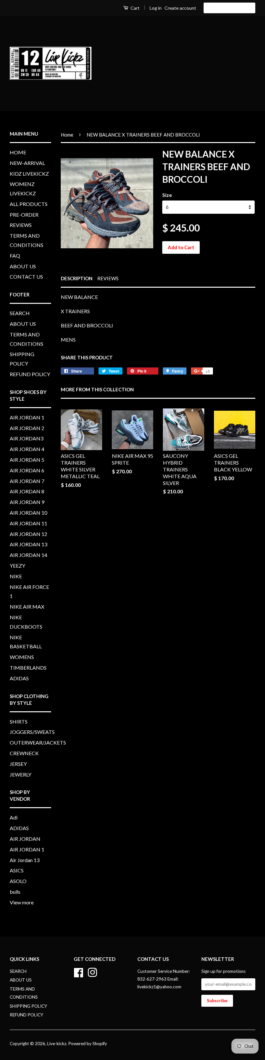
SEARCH (20, 313)
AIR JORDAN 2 (27, 428)
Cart (135, 8)
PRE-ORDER (236, 54)
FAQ (245, 72)
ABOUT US (198, 91)
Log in (156, 8)
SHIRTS (18, 721)
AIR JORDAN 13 (28, 544)
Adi (13, 817)
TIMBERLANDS (28, 667)
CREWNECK (24, 753)
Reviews (108, 278)
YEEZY (17, 565)
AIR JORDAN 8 (27, 491)
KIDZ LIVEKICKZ (230, 35)
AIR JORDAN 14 (28, 555)
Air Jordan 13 (24, 860)
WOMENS (22, 657)
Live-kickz (56, 1043)
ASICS (17, 870)
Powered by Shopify (87, 1043)
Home (67, 135)
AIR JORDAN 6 (27, 470)
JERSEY (18, 764)
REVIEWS (143, 72)
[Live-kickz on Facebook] (78, 971)
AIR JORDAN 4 (27, 449)
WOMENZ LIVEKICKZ (137, 54)
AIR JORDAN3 (26, 438)
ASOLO (18, 881)
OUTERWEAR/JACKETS (38, 742)
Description (76, 278)
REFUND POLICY (30, 374)
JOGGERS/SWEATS (32, 732)
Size (167, 195)
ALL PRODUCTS (192, 54)
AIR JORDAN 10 (28, 512)
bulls (15, 892)
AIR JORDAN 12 (28, 534)
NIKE (16, 576)
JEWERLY (20, 774)
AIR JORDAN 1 (27, 417)
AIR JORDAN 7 (27, 481)
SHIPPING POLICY (28, 1006)
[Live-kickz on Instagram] (92, 971)
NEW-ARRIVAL (183, 35)
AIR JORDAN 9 (27, 502)
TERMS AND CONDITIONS (197, 72)
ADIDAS (19, 678)
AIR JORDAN (25, 839)
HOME (146, 35)
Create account (180, 8)
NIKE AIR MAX (27, 606)
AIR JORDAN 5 (27, 460)
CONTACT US (238, 91)
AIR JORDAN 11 (28, 523)
